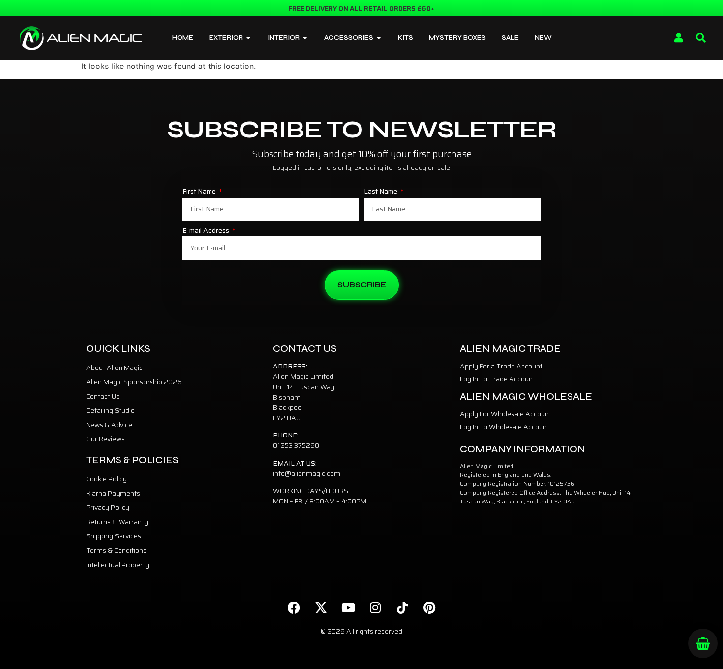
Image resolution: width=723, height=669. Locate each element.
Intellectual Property (117, 564)
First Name (199, 192)
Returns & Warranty (117, 521)
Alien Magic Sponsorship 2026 (133, 381)
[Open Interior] (305, 38)
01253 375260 (296, 445)
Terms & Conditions (116, 550)
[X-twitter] (321, 608)
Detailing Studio (110, 410)
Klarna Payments (113, 493)
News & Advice (109, 424)
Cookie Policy (106, 478)
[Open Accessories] (379, 38)
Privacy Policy (107, 507)
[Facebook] (294, 608)
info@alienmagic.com (306, 473)
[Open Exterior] (248, 38)
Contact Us (103, 396)
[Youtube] (348, 608)
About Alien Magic (114, 367)
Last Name (381, 192)
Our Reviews (105, 439)
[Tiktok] (402, 608)
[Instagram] (375, 608)
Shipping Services (113, 536)
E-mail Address (206, 231)
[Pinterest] (429, 608)
